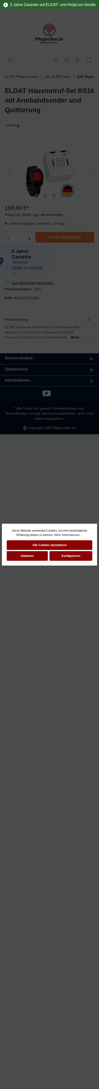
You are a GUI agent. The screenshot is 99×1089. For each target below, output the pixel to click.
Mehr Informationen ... (68, 535)
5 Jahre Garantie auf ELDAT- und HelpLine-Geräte (52, 5)
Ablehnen (27, 556)
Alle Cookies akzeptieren (49, 545)
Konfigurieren (71, 556)
